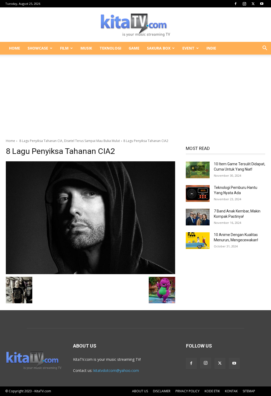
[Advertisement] (135, 94)
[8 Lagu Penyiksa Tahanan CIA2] (90, 217)
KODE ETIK (212, 391)
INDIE (211, 48)
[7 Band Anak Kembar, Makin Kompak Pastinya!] (198, 217)
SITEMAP (249, 391)
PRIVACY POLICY (187, 391)
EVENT (188, 48)
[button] (264, 48)
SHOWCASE (38, 48)
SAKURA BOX (158, 48)
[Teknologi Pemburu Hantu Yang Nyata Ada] (198, 193)
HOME (14, 48)
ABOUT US (140, 391)
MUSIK (86, 48)
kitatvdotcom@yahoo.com (116, 370)
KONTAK (231, 391)
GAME (134, 48)
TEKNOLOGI (110, 48)
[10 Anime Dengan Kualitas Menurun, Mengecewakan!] (198, 240)
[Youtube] (262, 3)
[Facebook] (236, 3)
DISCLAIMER (161, 391)
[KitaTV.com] (135, 25)
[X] (253, 3)
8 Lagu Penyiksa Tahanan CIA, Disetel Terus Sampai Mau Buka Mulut (69, 141)
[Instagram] (244, 3)
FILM (64, 48)
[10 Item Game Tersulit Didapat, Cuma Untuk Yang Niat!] (198, 170)
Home (10, 141)
